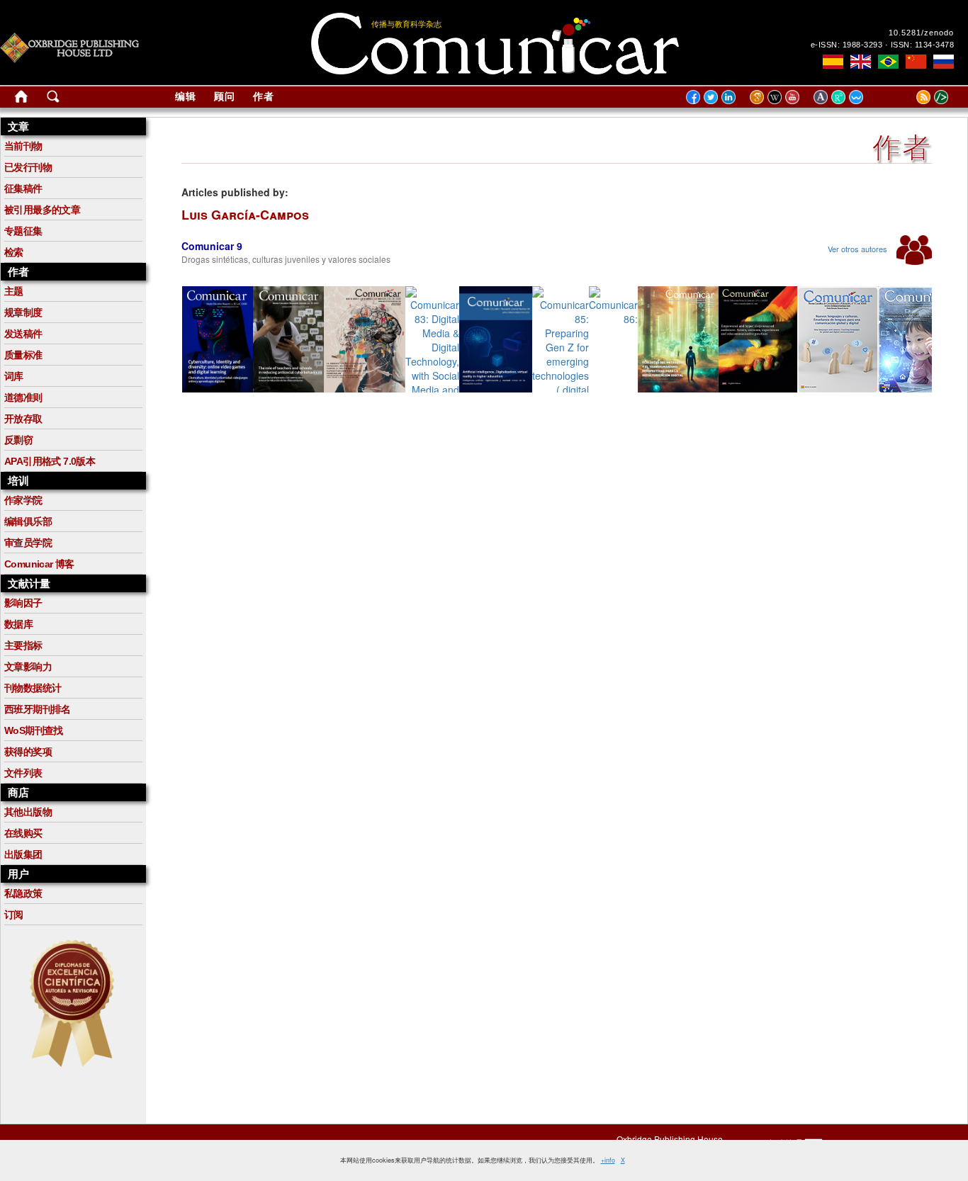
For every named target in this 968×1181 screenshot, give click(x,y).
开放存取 (23, 418)
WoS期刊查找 (33, 730)
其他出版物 (28, 812)
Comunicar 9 (211, 246)
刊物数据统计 (32, 688)
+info (608, 1160)
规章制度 (23, 312)
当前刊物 (23, 146)
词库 (13, 376)
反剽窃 (18, 440)
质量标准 (23, 355)
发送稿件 (23, 333)
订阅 (13, 914)
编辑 (185, 96)
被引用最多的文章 (42, 209)
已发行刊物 (28, 167)
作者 (263, 96)
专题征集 (23, 231)
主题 (13, 291)
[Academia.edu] (822, 96)
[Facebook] (693, 96)
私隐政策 (23, 893)
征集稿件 (23, 188)
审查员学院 (28, 542)
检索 (13, 252)
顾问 (224, 96)
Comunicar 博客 (39, 564)
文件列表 (23, 773)
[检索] (53, 99)
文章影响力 (28, 666)
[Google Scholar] (758, 96)
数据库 (18, 624)
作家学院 (23, 500)
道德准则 (23, 397)
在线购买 (23, 833)
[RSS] (905, 96)
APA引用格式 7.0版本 (49, 461)
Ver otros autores (858, 248)
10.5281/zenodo (921, 32)
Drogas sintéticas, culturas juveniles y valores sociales (285, 259)
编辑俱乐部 (28, 521)
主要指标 (23, 645)
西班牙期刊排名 (37, 709)
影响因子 (23, 603)
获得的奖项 (28, 751)
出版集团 (23, 854)
